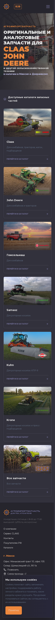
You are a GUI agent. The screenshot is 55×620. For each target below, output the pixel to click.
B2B (17, 6)
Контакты (8, 538)
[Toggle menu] (47, 6)
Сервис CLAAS (11, 533)
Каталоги (8, 547)
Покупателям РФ (13, 543)
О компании (10, 529)
